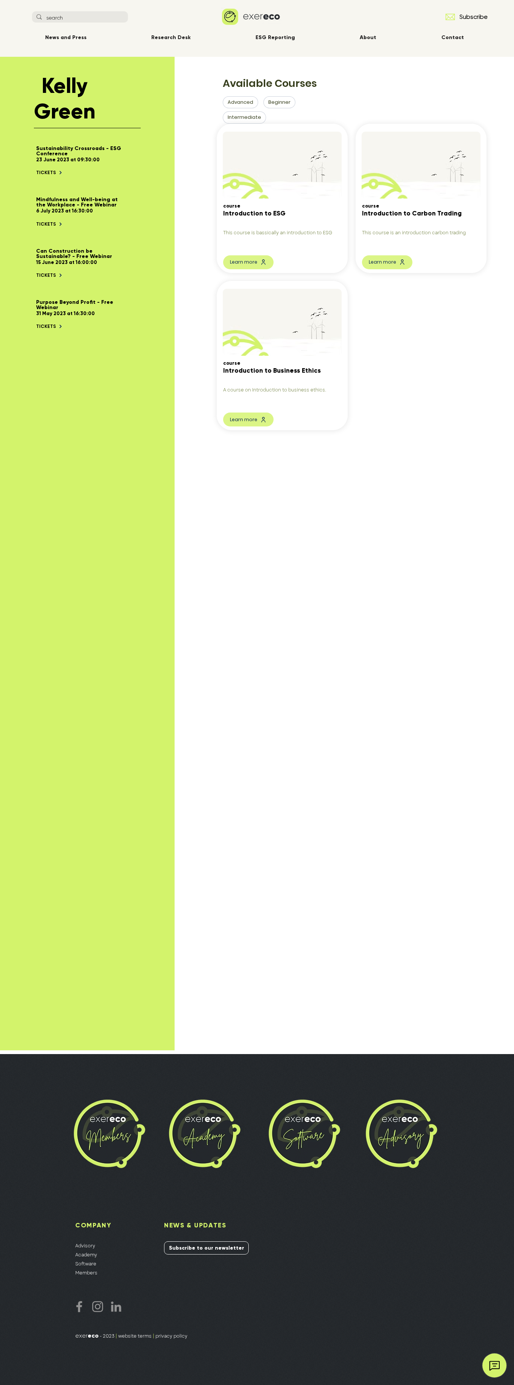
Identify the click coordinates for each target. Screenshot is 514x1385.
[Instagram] (97, 1306)
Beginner (279, 102)
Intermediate (244, 117)
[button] (450, 17)
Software (85, 1264)
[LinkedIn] (116, 1306)
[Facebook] (79, 1306)
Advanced (240, 102)
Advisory (85, 1245)
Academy (86, 1255)
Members (86, 1273)
